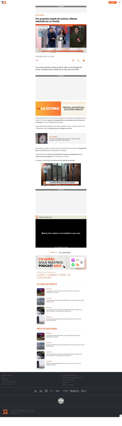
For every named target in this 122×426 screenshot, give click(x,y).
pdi (69, 275)
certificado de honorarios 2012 (72, 377)
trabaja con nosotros (69, 375)
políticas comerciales (9, 381)
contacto (65, 382)
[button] (73, 61)
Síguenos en (53, 252)
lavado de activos (44, 277)
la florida (41, 275)
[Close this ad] (120, 416)
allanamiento (52, 275)
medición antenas (68, 380)
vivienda (63, 275)
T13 (37, 60)
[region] (61, 421)
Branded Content (68, 385)
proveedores (6, 384)
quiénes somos (6, 375)
